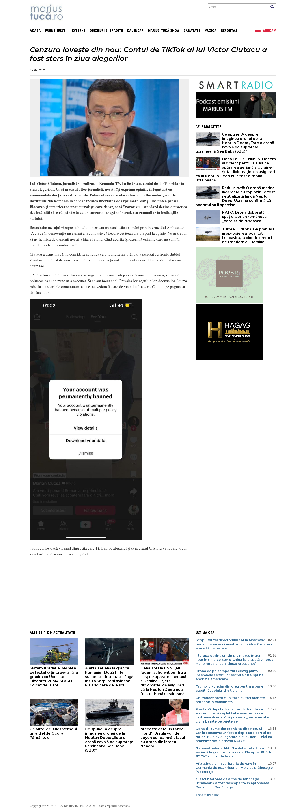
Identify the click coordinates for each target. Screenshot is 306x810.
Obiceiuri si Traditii (106, 30)
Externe (78, 30)
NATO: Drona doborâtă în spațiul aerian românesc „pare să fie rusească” (245, 216)
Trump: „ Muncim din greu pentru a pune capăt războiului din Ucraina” (229, 688)
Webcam (269, 30)
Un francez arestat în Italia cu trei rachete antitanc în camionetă (230, 700)
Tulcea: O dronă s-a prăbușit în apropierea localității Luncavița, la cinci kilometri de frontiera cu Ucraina (248, 235)
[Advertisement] (106, 591)
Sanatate (192, 30)
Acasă (35, 30)
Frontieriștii (56, 30)
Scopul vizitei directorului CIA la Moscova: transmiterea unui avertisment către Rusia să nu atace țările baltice (235, 644)
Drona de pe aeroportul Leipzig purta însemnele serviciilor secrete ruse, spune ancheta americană (229, 675)
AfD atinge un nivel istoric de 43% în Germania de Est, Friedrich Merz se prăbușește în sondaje (234, 768)
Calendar (135, 30)
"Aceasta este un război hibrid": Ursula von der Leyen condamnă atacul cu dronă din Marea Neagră (162, 737)
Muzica (211, 30)
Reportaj (229, 30)
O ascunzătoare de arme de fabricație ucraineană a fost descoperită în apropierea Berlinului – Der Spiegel (232, 783)
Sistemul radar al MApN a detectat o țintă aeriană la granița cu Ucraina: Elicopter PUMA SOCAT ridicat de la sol (54, 676)
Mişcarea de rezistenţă (71, 12)
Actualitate (64, 633)
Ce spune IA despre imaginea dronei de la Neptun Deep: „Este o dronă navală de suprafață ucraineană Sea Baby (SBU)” (235, 142)
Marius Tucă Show (163, 30)
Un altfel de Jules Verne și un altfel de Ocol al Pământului (53, 733)
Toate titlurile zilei (207, 795)
